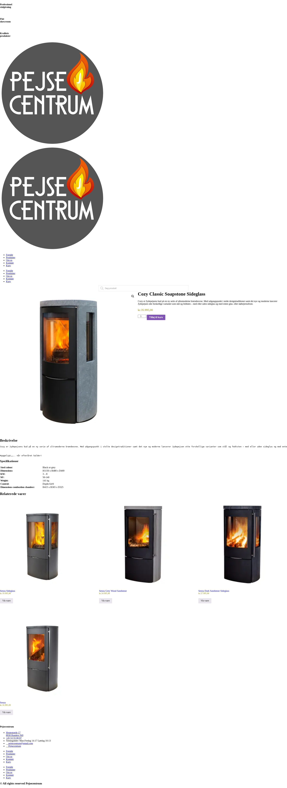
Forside (9, 255)
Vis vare (6, 600)
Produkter (10, 257)
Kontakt (10, 263)
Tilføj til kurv (156, 317)
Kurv (8, 265)
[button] (132, 296)
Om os (9, 260)
